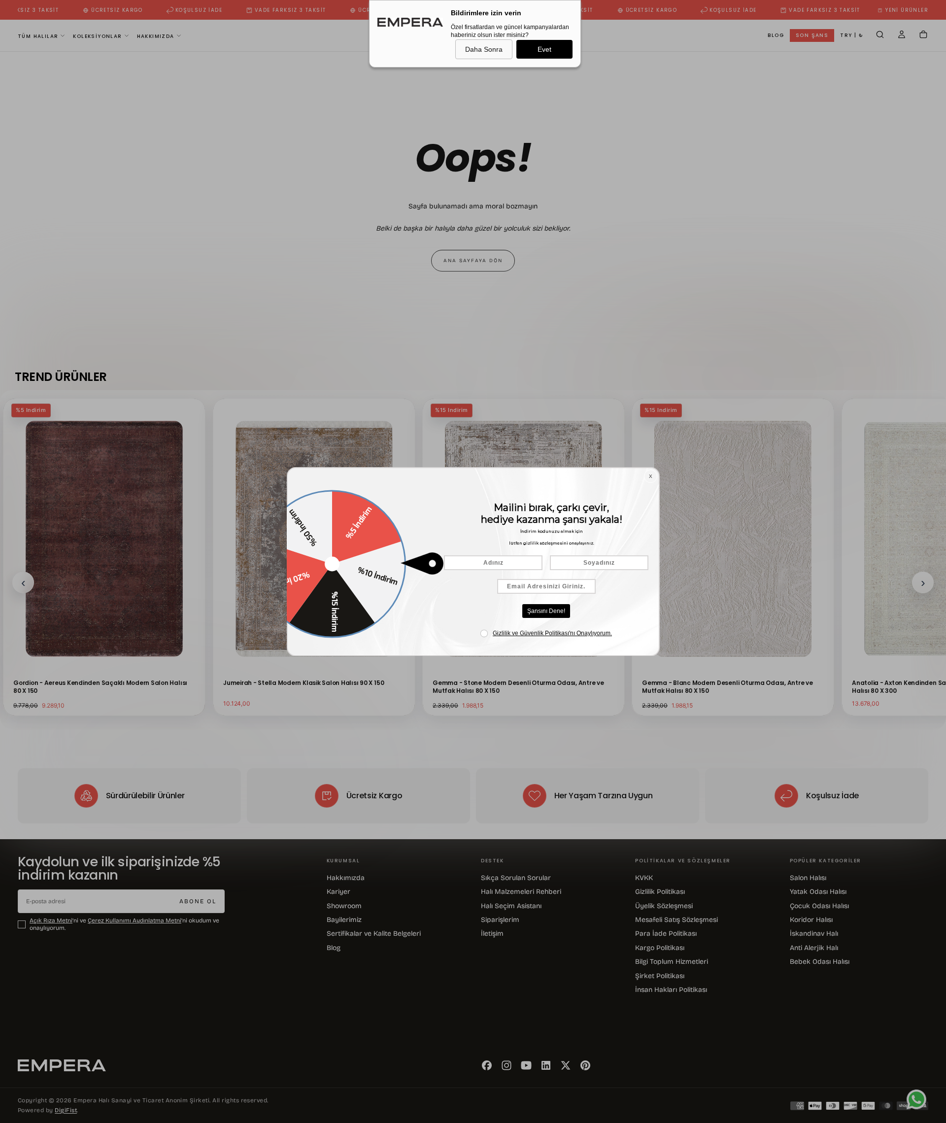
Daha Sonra (484, 49)
